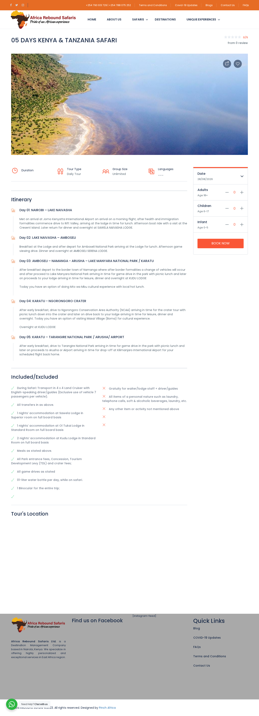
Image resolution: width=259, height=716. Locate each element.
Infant (202, 222)
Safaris (138, 19)
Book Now (220, 243)
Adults (202, 190)
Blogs (209, 5)
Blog (196, 628)
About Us (114, 19)
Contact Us (228, 5)
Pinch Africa (107, 708)
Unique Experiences (201, 19)
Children (204, 206)
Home (92, 19)
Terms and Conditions (153, 5)
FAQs (246, 5)
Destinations (165, 19)
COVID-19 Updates (207, 638)
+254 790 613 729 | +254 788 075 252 (108, 5)
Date (201, 173)
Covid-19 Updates (186, 5)
